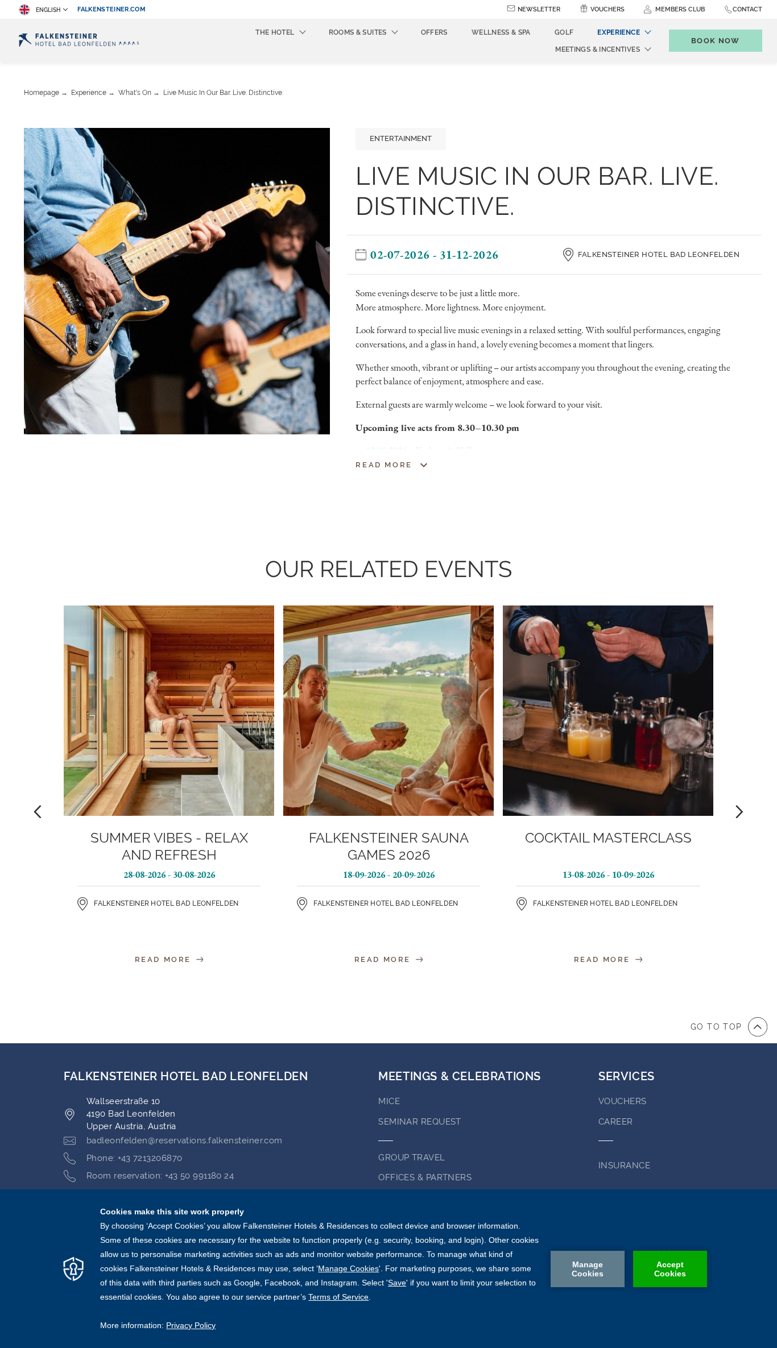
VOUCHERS (622, 1101)
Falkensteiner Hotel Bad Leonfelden (658, 254)
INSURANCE (624, 1165)
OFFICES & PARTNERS (425, 1177)
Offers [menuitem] (434, 32)
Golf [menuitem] (564, 32)
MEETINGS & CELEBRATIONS (459, 1076)
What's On (134, 93)
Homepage (41, 93)
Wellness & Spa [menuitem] (501, 32)
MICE (389, 1101)
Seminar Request (419, 1122)
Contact (747, 9)
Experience (88, 93)
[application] (388, 1268)
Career (615, 1122)
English (48, 10)
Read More (165, 959)
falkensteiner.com (111, 9)
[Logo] (79, 41)
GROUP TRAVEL (411, 1157)
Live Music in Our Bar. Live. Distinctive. (223, 93)
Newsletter (539, 9)
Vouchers (607, 9)
